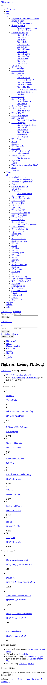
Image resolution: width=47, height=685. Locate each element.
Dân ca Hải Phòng (24, 85)
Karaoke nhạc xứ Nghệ (21, 279)
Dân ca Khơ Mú (23, 54)
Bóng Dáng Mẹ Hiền (15, 459)
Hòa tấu (14, 274)
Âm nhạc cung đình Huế (27, 28)
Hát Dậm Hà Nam (29, 80)
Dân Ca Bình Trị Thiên (26, 125)
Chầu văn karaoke (24, 193)
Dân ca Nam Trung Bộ (20, 106)
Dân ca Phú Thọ (23, 87)
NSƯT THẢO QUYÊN (16, 600)
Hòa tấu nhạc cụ (18, 156)
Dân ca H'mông (23, 49)
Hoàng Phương (18, 377)
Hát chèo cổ (16, 139)
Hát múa (15, 243)
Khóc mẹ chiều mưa (14, 506)
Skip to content (7, 2)
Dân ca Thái (22, 63)
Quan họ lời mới (23, 111)
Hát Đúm (15, 267)
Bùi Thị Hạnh (12, 432)
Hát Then (15, 248)
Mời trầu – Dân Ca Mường (17, 427)
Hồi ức (9, 522)
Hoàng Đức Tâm (13, 495)
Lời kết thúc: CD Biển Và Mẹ (18, 474)
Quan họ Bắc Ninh (19, 290)
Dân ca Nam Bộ (18, 99)
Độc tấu (14, 298)
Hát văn (14, 257)
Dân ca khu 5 (22, 130)
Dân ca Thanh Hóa (25, 92)
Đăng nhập (5, 334)
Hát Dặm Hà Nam (19, 241)
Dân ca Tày (21, 61)
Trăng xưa (10, 537)
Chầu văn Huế (23, 153)
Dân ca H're (22, 51)
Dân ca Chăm (22, 37)
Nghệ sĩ (9, 302)
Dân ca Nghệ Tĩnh (19, 215)
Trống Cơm (23, 654)
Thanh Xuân (11, 400)
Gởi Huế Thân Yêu (14, 443)
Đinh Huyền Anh (30, 582)
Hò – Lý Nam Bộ (24, 101)
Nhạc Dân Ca (6, 311)
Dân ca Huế (22, 127)
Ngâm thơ (15, 160)
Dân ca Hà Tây (17, 203)
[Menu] (2, 5)
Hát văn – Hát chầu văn (21, 151)
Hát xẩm (20, 94)
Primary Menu (7, 337)
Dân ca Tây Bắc (18, 113)
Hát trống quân (17, 146)
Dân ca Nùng (22, 59)
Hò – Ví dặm (16, 269)
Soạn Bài (30, 679)
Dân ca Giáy (22, 47)
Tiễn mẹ (9, 490)
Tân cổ (14, 163)
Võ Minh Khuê (32, 377)
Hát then (15, 144)
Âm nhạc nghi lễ (18, 25)
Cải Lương (15, 66)
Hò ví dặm (15, 272)
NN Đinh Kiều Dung (15, 416)
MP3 (8, 15)
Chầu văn (15, 191)
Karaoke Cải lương (19, 276)
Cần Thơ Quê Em (26, 663)
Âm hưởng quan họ (25, 23)
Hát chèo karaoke (18, 238)
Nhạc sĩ (9, 305)
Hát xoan (15, 262)
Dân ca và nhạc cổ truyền (22, 229)
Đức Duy (10, 463)
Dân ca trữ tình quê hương (28, 120)
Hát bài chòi (22, 134)
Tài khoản (17, 311)
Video (13, 167)
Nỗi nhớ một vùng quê (33, 656)
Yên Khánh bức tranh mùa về (18, 596)
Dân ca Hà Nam (23, 78)
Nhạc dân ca (6, 371)
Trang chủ (10, 9)
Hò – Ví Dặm (22, 137)
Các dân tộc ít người (19, 33)
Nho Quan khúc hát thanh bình (19, 613)
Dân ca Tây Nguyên (19, 115)
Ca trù (19, 75)
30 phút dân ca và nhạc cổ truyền (25, 18)
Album (9, 307)
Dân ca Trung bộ (18, 122)
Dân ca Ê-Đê (22, 42)
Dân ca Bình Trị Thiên (20, 198)
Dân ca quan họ (18, 108)
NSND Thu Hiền (13, 447)
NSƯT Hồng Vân (13, 479)
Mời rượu (10, 395)
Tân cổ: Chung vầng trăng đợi (18, 375)
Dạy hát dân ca (17, 231)
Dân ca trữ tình (17, 118)
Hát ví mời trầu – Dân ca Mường (19, 411)
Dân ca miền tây (18, 96)
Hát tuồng (15, 148)
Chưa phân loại (17, 68)
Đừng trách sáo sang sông (17, 560)
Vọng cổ (15, 170)
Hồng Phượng (12, 564)
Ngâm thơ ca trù (18, 286)
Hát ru (14, 141)
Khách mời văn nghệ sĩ (21, 281)
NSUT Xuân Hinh (14, 582)
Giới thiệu (10, 11)
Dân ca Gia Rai (23, 44)
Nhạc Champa (17, 288)
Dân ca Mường (23, 56)
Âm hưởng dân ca (18, 21)
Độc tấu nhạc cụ (23, 158)
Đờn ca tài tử (22, 104)
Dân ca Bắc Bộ (17, 73)
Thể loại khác (17, 295)
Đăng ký (15, 334)
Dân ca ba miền (17, 70)
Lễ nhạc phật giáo (24, 30)
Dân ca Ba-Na (23, 35)
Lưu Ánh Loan (25, 564)
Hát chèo (15, 236)
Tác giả (9, 355)
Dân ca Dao (22, 40)
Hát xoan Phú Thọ (29, 89)
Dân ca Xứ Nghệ (24, 132)
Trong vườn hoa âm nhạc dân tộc (25, 165)
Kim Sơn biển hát (13, 631)
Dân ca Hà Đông (24, 82)
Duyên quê (10, 578)
